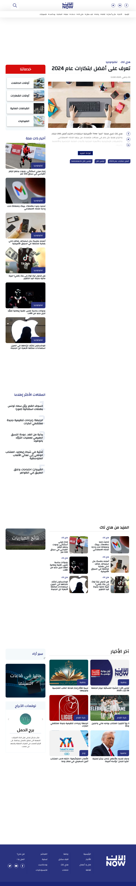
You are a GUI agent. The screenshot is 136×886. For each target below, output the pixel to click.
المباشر (60, 14)
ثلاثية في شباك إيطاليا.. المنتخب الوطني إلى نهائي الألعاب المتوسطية (24, 455)
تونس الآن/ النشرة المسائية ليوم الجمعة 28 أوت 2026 (110, 689)
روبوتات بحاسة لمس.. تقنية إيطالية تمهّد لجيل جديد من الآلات (27, 312)
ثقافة (103, 14)
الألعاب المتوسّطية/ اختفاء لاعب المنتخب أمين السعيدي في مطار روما (69, 760)
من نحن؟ (21, 854)
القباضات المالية (19, 108)
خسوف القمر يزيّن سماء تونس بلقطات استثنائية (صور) (25, 407)
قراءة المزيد (85, 153)
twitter (10, 866)
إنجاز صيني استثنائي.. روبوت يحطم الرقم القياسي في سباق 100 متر (27, 172)
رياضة (97, 14)
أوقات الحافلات (20, 82)
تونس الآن (100, 161)
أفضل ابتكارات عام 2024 (119, 161)
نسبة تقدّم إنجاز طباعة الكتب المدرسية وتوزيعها (70, 689)
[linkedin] (128, 146)
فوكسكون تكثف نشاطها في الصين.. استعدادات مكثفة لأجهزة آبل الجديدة (27, 347)
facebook (22, 866)
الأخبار (120, 14)
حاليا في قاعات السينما (25, 679)
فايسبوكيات (43, 14)
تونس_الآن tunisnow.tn (81, 161)
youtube (16, 866)
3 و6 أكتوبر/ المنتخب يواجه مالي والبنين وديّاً (110, 724)
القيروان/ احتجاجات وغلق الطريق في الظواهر (28, 471)
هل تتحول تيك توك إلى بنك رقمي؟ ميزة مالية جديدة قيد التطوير (27, 277)
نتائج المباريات (25, 538)
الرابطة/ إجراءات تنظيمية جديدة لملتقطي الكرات (25, 422)
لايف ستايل (89, 14)
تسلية (66, 14)
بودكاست (52, 14)
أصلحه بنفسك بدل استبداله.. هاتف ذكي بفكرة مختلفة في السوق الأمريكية (27, 242)
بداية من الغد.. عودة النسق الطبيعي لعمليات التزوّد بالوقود (27, 437)
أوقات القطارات (20, 95)
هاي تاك (80, 14)
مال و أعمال (112, 14)
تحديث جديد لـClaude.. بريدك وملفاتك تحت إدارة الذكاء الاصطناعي (26, 207)
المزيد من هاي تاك (114, 527)
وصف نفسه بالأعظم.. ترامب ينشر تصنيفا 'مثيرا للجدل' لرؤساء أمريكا (110, 760)
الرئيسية (127, 14)
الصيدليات (23, 121)
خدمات (73, 14)
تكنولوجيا (111, 62)
